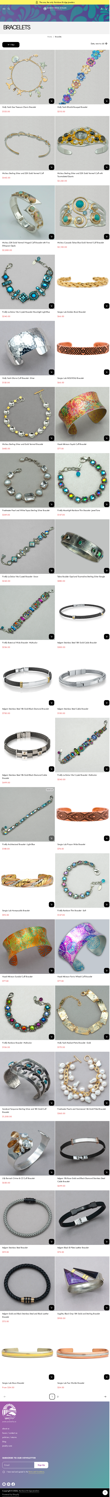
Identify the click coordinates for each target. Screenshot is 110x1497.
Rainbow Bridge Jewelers (29, 1490)
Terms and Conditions (36, 1472)
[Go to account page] (99, 9)
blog (4, 1441)
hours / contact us (9, 1433)
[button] (8, 8)
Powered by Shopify (10, 1494)
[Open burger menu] (4, 9)
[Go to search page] (8, 8)
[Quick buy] (50, 100)
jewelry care (7, 1445)
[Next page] (103, 1375)
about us (5, 1428)
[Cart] (104, 9)
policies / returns (9, 1437)
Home (48, 36)
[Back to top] (103, 1492)
